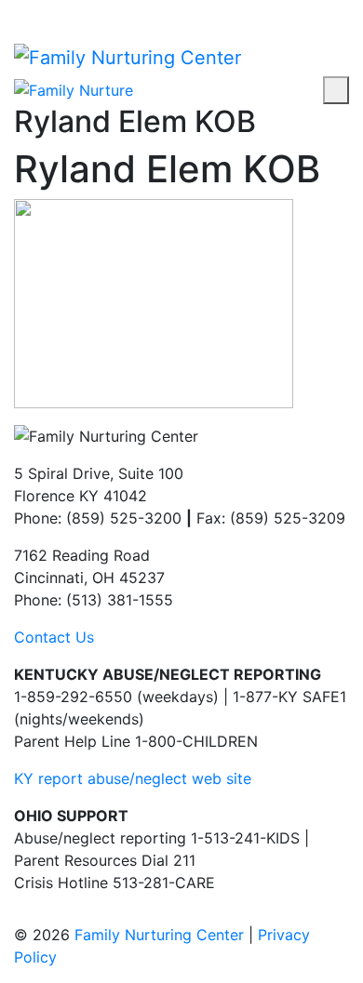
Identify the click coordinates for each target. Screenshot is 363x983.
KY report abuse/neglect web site (132, 778)
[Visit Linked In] (67, 11)
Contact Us (54, 637)
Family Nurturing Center (159, 934)
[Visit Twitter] (51, 11)
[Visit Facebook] (19, 11)
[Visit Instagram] (35, 11)
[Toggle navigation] (336, 90)
